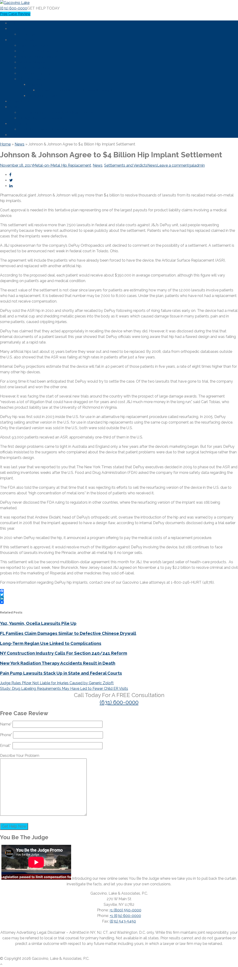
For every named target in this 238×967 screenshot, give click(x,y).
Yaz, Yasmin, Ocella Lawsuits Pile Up (38, 623)
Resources (18, 123)
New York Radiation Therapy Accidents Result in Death (57, 663)
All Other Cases (32, 79)
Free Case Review (15, 14)
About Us (17, 29)
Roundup (36, 84)
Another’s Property (34, 73)
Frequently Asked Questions (43, 129)
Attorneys (27, 34)
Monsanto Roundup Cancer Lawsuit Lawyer (74, 90)
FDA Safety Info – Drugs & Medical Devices (56, 112)
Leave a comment (173, 165)
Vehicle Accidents (34, 68)
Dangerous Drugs (34, 45)
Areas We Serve (22, 101)
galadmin (197, 165)
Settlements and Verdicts (125, 165)
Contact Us (19, 135)
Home (14, 23)
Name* (6, 724)
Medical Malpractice (36, 62)
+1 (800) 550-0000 (125, 910)
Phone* (6, 735)
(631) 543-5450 (123, 921)
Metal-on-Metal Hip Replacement (62, 165)
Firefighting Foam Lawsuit (41, 118)
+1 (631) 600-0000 (125, 915)
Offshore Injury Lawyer (38, 56)
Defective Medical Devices (41, 51)
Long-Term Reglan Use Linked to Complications (50, 643)
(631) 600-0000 (13, 8)
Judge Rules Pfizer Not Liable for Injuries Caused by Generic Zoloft (57, 683)
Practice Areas (21, 40)
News (14, 107)
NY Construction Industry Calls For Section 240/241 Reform (63, 653)
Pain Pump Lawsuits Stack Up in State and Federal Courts (61, 673)
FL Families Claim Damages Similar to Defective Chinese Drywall (68, 633)
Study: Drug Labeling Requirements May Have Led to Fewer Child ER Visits (64, 688)
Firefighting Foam (43, 96)
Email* (6, 745)
